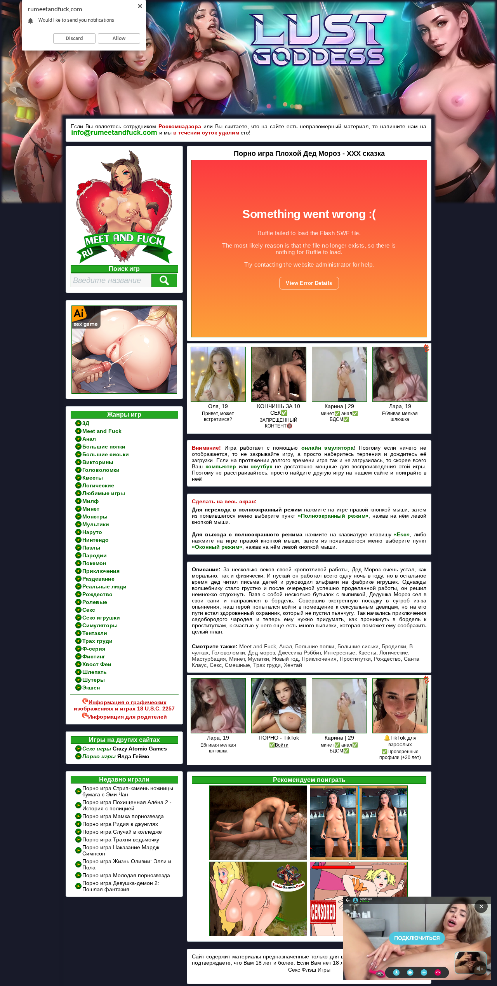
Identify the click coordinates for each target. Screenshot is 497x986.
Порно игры (99, 756)
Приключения (101, 571)
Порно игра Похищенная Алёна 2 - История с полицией (127, 805)
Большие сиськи (105, 454)
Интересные (339, 652)
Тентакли (94, 633)
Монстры (95, 516)
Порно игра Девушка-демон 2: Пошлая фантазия (120, 886)
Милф (90, 501)
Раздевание (98, 579)
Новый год (285, 659)
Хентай (293, 665)
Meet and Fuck (102, 431)
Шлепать (94, 672)
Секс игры (97, 748)
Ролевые (94, 602)
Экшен (91, 687)
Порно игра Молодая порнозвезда (126, 875)
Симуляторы (100, 625)
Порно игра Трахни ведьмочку (120, 839)
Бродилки (394, 646)
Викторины (97, 462)
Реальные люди (104, 586)
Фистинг (93, 656)
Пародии (94, 555)
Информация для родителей (127, 717)
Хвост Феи (96, 664)
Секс (88, 610)
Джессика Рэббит (299, 652)
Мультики (95, 524)
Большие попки (103, 446)
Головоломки (101, 470)
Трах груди (97, 641)
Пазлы (91, 547)
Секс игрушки (101, 617)
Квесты (92, 478)
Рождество (97, 594)
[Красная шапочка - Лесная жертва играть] (259, 935)
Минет (90, 509)
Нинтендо (95, 540)
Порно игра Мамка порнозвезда (123, 816)
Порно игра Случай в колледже (122, 832)
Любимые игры (103, 493)
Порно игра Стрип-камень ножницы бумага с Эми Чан (127, 791)
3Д (85, 423)
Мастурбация (209, 659)
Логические (98, 485)
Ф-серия (93, 649)
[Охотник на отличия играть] (359, 859)
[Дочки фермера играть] (259, 859)
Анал (89, 439)
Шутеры (93, 680)
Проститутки (355, 659)
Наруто (92, 532)
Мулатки (258, 659)
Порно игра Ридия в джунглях (120, 824)
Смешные (237, 665)
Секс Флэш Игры (309, 970)
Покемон (94, 563)
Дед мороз (261, 652)
